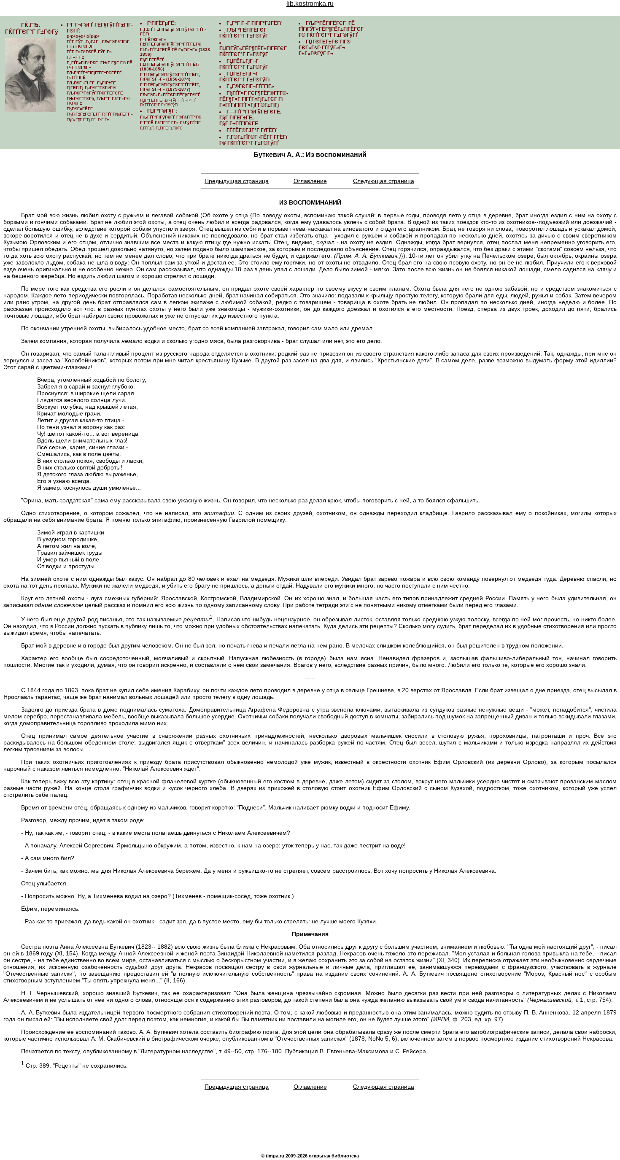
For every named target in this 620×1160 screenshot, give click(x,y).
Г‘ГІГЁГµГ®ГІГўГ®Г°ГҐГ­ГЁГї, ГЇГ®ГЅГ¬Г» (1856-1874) (170, 76)
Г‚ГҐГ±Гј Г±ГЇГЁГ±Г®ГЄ (161, 128)
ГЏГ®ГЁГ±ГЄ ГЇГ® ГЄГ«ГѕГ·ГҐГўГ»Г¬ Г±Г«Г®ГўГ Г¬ (324, 48)
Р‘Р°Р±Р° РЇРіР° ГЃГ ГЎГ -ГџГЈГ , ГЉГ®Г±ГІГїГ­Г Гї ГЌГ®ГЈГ (99, 42)
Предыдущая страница (237, 181)
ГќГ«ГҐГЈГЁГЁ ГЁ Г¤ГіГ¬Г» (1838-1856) (175, 52)
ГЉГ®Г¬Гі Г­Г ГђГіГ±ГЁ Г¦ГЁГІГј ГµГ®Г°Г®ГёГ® (91, 85)
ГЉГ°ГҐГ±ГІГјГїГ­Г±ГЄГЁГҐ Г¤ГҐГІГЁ (94, 75)
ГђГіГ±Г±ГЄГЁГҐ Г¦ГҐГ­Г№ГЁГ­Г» (100, 114)
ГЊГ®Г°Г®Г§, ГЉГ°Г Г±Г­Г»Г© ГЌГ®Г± (98, 100)
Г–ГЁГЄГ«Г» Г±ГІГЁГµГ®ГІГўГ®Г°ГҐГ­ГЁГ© (170, 41)
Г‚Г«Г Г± (75, 57)
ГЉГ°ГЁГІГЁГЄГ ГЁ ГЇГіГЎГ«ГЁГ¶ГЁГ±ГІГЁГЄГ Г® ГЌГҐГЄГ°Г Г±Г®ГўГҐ (332, 29)
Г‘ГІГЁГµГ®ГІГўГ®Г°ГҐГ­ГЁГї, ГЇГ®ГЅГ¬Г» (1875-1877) (170, 87)
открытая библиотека (334, 1155)
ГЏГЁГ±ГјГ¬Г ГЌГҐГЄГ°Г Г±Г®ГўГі (244, 77)
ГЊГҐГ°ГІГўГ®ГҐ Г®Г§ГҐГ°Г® (170, 117)
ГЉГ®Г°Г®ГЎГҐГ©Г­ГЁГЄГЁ (95, 93)
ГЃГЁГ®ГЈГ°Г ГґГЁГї (251, 130)
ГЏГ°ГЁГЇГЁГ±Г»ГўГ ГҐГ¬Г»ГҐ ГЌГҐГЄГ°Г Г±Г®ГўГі (168, 102)
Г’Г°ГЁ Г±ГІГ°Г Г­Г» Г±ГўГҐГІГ (171, 122)
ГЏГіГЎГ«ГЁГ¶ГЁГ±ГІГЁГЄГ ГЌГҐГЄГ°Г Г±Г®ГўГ (253, 51)
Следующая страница (383, 181)
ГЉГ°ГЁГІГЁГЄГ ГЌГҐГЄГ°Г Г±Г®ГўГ (244, 33)
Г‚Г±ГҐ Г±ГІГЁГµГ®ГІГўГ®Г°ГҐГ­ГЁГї (173, 31)
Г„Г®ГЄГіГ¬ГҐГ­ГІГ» (250, 86)
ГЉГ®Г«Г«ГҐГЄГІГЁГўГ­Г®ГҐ (170, 94)
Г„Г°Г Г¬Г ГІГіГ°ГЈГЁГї (253, 23)
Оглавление (310, 181)
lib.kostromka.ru (310, 3)
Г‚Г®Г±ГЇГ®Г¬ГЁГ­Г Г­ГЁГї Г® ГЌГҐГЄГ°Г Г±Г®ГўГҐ (253, 140)
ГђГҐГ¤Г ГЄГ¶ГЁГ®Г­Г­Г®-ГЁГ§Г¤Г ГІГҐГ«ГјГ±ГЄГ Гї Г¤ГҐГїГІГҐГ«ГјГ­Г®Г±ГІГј (253, 99)
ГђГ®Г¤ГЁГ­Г (80, 108)
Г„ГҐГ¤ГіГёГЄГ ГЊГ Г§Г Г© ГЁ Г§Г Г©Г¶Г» (99, 65)
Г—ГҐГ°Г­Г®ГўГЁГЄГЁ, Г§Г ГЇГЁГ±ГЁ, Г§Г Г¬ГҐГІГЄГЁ (250, 118)
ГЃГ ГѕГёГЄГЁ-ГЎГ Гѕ (89, 51)
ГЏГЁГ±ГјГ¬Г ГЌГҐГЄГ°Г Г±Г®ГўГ (244, 64)
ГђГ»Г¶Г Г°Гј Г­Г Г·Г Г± (88, 119)
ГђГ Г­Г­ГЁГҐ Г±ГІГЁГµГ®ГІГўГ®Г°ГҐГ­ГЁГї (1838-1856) (169, 64)
